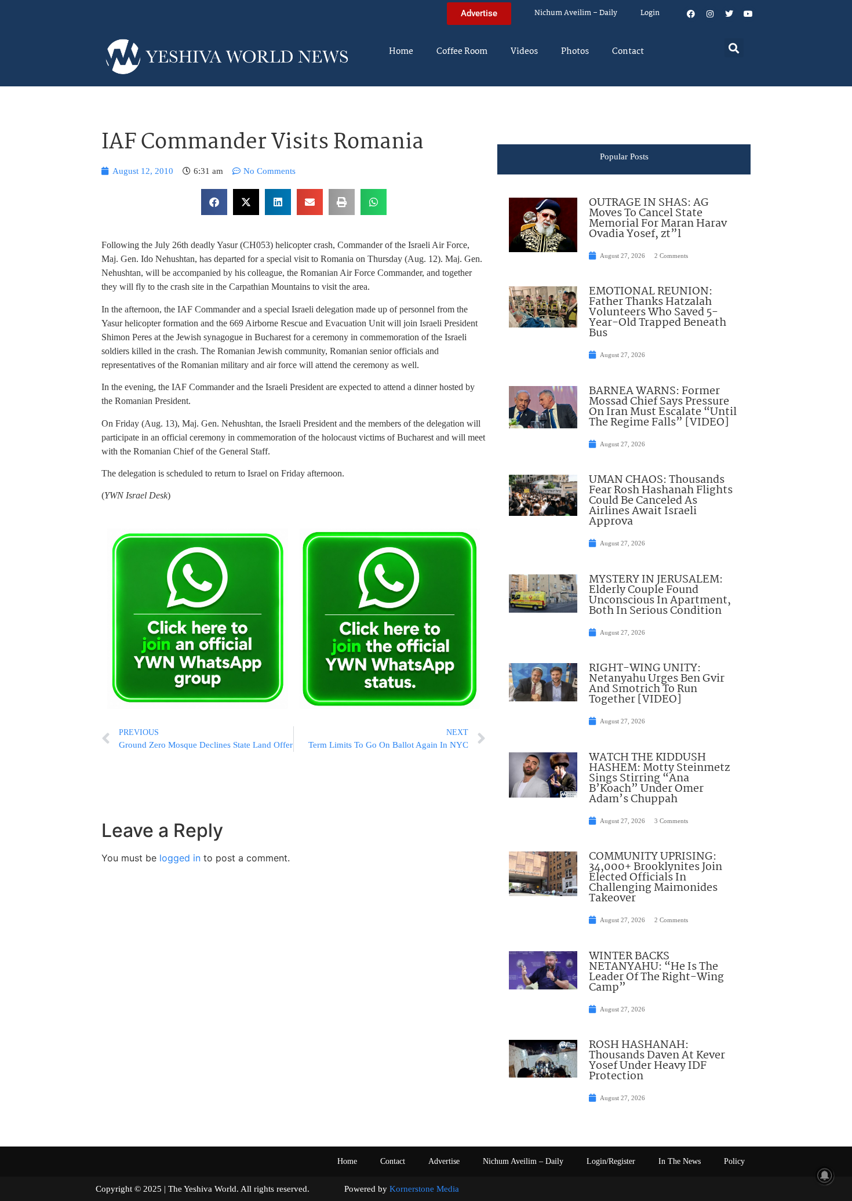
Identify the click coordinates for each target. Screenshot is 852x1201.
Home (401, 52)
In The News (679, 1161)
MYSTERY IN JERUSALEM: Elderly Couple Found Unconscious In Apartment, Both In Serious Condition (660, 595)
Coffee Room (461, 52)
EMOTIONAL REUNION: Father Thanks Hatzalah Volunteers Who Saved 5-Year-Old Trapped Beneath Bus (657, 312)
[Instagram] (710, 14)
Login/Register (611, 1161)
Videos (524, 52)
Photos (575, 52)
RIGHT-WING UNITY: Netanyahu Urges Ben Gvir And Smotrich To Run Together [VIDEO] (656, 684)
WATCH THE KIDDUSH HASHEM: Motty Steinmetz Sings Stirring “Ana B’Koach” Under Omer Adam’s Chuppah (659, 778)
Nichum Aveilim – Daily (575, 13)
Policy (734, 1161)
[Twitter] (729, 14)
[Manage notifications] (824, 1175)
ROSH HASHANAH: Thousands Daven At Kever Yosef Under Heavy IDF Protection (657, 1060)
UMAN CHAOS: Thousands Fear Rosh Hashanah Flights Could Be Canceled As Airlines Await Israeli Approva (661, 500)
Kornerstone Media (424, 1188)
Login (650, 13)
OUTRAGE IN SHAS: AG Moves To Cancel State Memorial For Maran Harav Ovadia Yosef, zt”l (658, 218)
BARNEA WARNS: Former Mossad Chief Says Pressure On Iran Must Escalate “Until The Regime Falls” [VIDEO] (663, 407)
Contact (628, 52)
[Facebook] (691, 14)
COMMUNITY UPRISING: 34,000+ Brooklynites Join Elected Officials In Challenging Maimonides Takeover (655, 877)
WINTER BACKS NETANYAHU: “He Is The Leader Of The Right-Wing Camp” (656, 972)
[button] (734, 47)
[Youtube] (748, 14)
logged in (180, 858)
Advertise (444, 1161)
